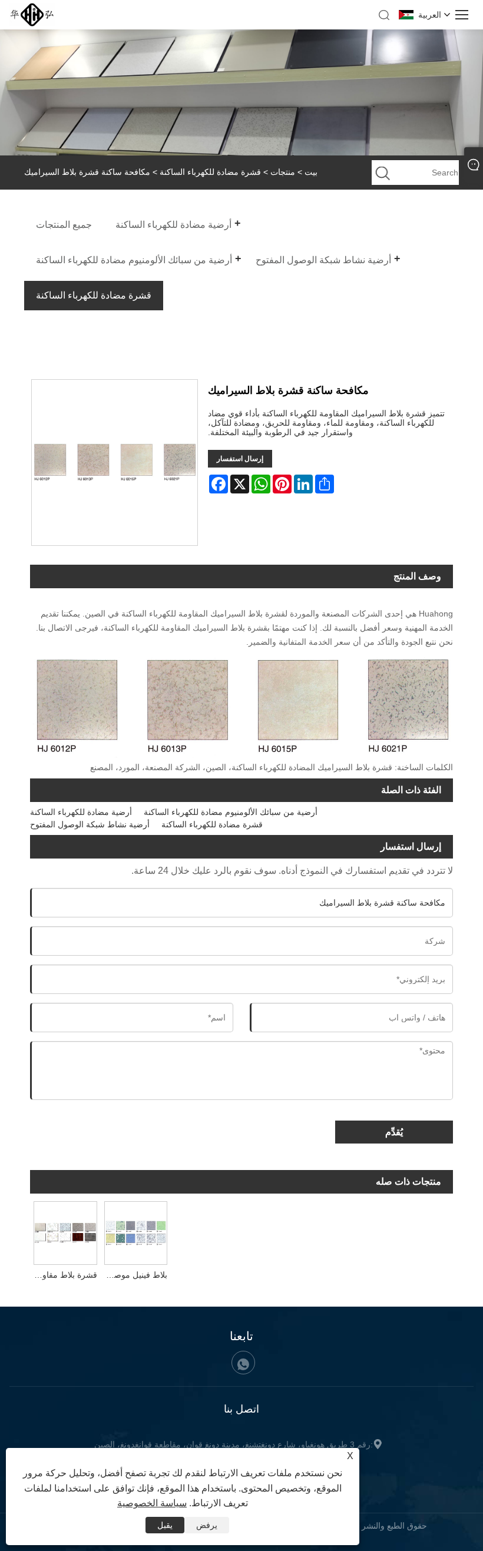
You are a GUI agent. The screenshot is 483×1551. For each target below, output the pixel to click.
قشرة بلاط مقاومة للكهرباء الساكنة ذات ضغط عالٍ (63, 1275)
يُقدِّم (394, 1132)
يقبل (165, 1525)
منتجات (282, 172)
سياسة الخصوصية (152, 1503)
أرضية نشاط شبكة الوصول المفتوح (90, 824)
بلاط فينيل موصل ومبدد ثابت (134, 1275)
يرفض (206, 1525)
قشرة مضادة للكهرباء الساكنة (210, 172)
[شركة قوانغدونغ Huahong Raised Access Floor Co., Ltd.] (32, 23)
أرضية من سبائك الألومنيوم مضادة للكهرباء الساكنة (230, 812)
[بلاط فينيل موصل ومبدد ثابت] (136, 1232)
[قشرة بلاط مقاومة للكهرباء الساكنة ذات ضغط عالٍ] (65, 1232)
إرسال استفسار (240, 459)
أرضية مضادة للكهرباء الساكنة (81, 812)
